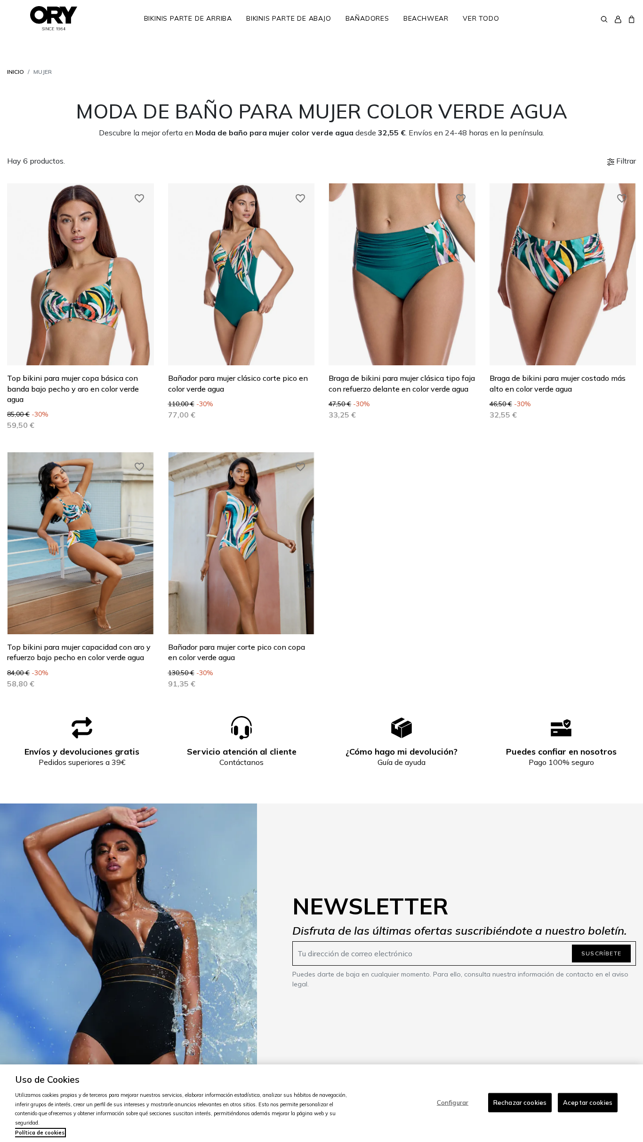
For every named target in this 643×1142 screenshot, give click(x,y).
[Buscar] (604, 18)
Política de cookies (39, 1132)
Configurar (452, 1102)
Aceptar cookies (587, 1102)
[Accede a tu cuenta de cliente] (617, 19)
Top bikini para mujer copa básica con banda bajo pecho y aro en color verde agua (73, 388)
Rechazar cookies (520, 1102)
